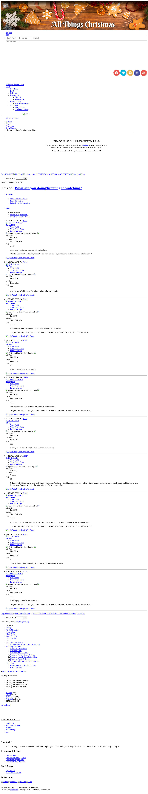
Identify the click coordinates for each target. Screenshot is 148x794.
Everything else (11, 128)
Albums (18, 97)
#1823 (25, 299)
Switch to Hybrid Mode (19, 215)
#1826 (25, 419)
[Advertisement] (74, 713)
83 (34, 174)
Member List (19, 99)
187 (66, 174)
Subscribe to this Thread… (20, 203)
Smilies (8, 695)
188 (69, 174)
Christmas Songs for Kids (15, 760)
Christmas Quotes (12, 756)
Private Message (16, 231)
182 (52, 174)
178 (41, 174)
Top (27, 622)
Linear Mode (15, 213)
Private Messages (12, 630)
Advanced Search (12, 118)
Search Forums (11, 636)
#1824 (25, 340)
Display (8, 208)
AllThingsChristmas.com (15, 85)
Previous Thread (8, 671)
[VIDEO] (9, 699)
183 (55, 174)
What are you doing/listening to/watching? (48, 188)
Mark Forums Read (22, 103)
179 (44, 174)
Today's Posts (20, 108)
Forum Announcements (14, 642)
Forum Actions (15, 101)
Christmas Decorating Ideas (16, 758)
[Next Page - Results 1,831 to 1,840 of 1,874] (73, 174)
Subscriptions (10, 632)
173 (38, 174)
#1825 (25, 378)
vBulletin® (14, 790)
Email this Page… (16, 201)
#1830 (25, 571)
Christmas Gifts (16, 651)
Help (7, 35)
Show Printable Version (18, 199)
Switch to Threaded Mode (19, 217)
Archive (8, 727)
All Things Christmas (13, 647)
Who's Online (11, 634)
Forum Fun (10, 126)
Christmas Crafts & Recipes (20, 659)
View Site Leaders (21, 110)
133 (36, 174)
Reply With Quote (27, 258)
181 (49, 174)
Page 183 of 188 (7, 174)
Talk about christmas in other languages (24, 661)
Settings (8, 628)
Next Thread (20, 671)
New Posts (14, 89)
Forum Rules (5, 705)
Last (78, 174)
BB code (9, 693)
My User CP (10, 771)
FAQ (12, 91)
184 (58, 174)
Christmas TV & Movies (19, 653)
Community (14, 95)
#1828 (25, 493)
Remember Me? (14, 42)
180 (47, 174)
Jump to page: (11, 178)
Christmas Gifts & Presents (15, 762)
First (20, 174)
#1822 (25, 262)
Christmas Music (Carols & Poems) (23, 655)
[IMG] (8, 697)
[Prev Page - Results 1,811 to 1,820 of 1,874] (26, 174)
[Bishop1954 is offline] (14, 223)
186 (63, 174)
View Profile (14, 227)
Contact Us (10, 723)
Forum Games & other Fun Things (22, 665)
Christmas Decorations (18, 649)
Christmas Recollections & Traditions (23, 657)
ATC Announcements (13, 773)
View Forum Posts (17, 229)
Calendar (13, 93)
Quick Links (14, 105)
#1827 (25, 456)
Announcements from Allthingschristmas (25, 644)
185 (60, 174)
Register (9, 33)
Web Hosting (10, 730)
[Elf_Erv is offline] (12, 264)
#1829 (25, 534)
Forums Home (11, 638)
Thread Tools (9, 194)
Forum (8, 87)
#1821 (25, 221)
